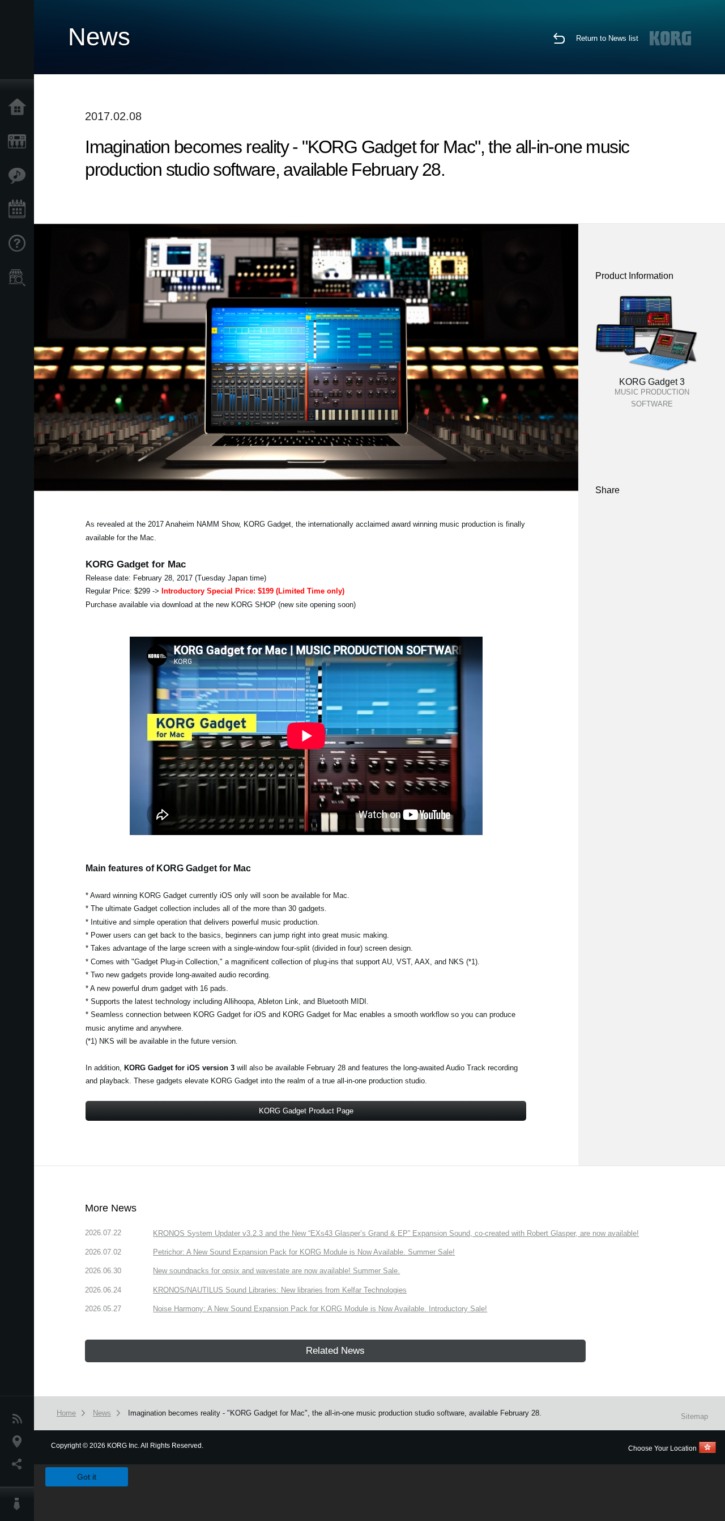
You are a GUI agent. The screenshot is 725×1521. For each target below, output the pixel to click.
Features (20, 176)
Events (20, 210)
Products (20, 142)
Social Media (20, 1464)
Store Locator (20, 278)
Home (20, 108)
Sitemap (694, 1416)
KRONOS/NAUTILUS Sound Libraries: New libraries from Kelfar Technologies (280, 1290)
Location (20, 1441)
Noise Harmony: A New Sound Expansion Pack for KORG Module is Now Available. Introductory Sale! (320, 1308)
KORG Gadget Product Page (306, 1111)
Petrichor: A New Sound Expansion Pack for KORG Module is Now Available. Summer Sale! (304, 1252)
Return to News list (607, 38)
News (20, 1419)
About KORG (20, 1504)
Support (20, 244)
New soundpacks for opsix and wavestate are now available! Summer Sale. (276, 1270)
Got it (86, 1476)
